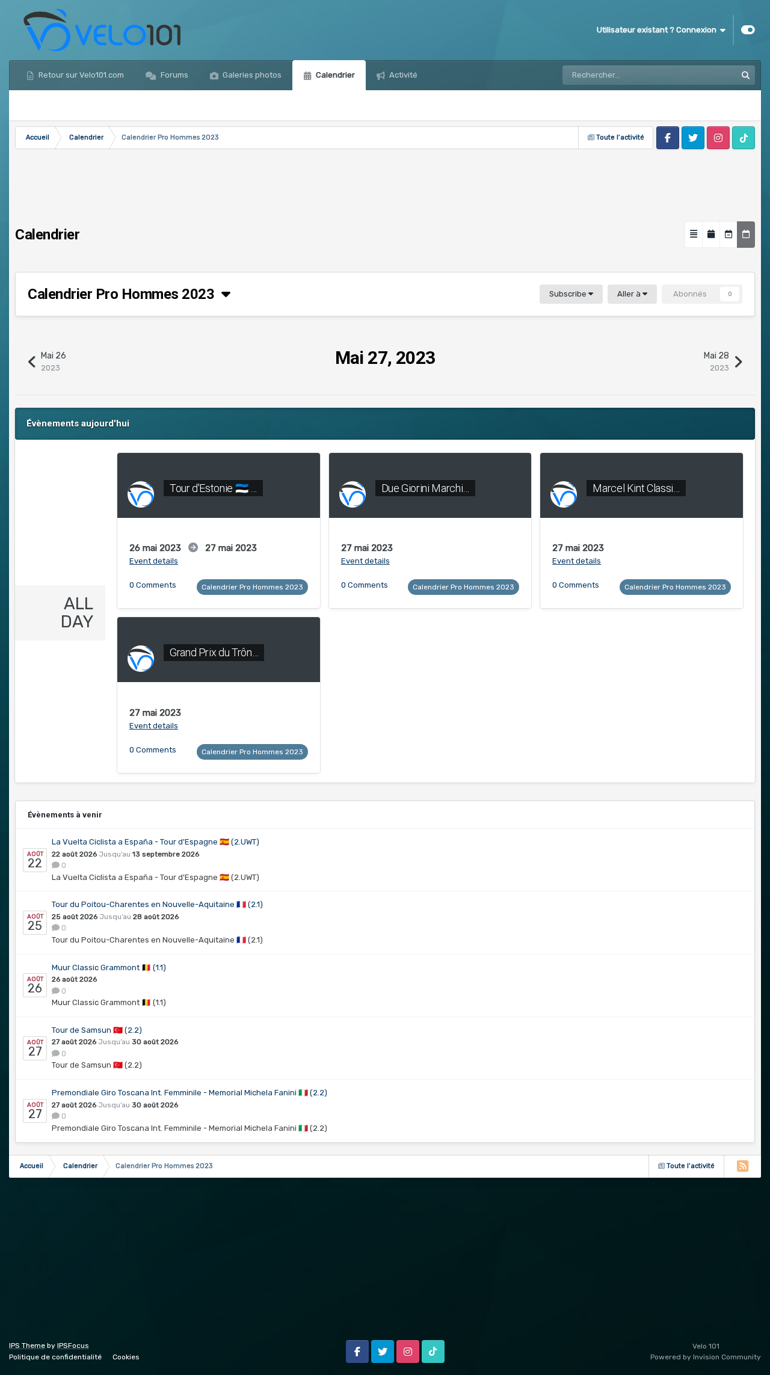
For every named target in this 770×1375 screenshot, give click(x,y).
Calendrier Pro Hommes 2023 (124, 294)
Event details (153, 560)
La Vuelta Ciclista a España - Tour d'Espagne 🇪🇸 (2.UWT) (155, 841)
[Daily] (746, 234)
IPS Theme (27, 1345)
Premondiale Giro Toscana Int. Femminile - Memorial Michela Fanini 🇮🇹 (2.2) (189, 1092)
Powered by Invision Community (705, 1357)
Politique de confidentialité (55, 1357)
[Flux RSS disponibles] (742, 1166)
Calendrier (334, 74)
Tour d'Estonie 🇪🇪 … (213, 488)
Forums (173, 74)
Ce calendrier (696, 75)
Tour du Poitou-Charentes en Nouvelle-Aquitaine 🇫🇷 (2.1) (157, 904)
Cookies (126, 1357)
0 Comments (152, 584)
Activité (402, 74)
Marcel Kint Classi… (636, 488)
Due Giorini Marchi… (425, 488)
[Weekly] (728, 234)
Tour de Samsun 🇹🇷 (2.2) (97, 1030)
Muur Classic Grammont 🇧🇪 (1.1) (109, 967)
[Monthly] (711, 234)
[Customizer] (748, 30)
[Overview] (694, 234)
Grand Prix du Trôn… (214, 652)
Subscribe (568, 293)
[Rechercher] (745, 75)
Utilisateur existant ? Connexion (658, 29)
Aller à (629, 293)
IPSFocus (73, 1345)
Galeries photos (251, 74)
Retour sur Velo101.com (80, 74)
